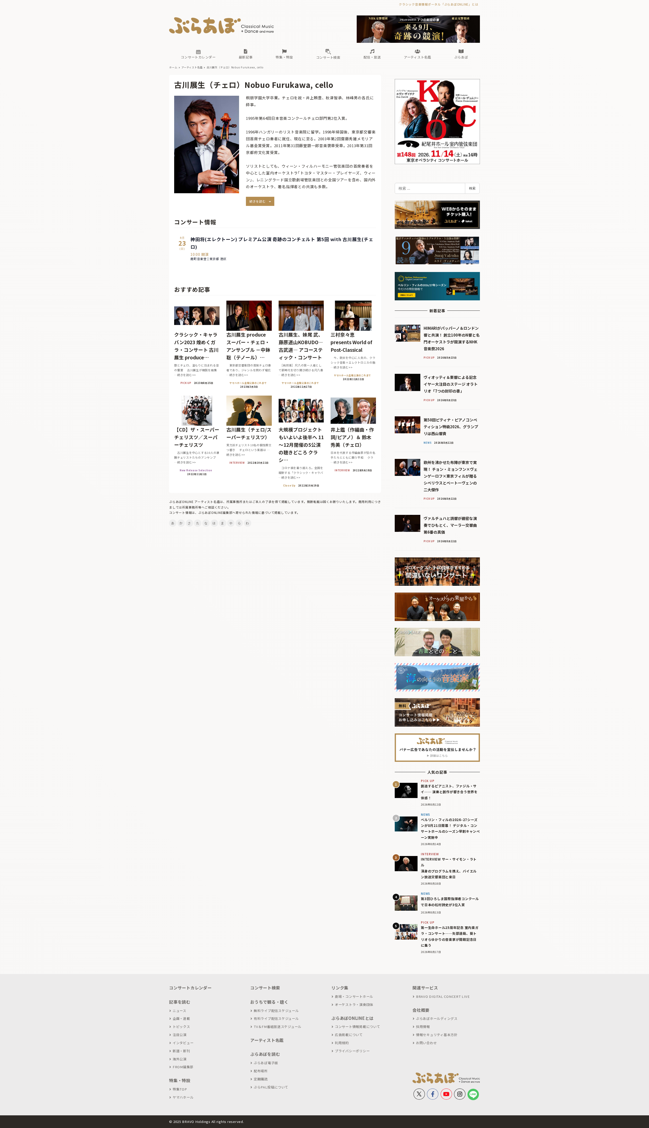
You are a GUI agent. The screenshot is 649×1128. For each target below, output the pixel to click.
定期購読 (261, 1079)
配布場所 (261, 1070)
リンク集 (339, 988)
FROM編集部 (183, 1066)
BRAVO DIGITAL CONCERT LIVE (443, 996)
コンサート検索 (265, 988)
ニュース (179, 1010)
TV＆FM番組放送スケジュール (277, 1026)
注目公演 (180, 1034)
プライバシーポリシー (352, 1050)
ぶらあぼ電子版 (266, 1062)
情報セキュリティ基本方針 (437, 1034)
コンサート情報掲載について (357, 1026)
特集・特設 (179, 1080)
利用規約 (342, 1042)
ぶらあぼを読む (265, 1054)
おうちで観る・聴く (269, 1002)
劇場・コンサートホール (354, 996)
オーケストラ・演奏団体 (354, 1004)
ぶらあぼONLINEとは (352, 1018)
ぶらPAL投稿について (271, 1087)
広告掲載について (349, 1034)
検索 (472, 188)
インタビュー (183, 1042)
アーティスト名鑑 (267, 1040)
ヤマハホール (183, 1097)
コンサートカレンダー (190, 988)
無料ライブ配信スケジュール (276, 1010)
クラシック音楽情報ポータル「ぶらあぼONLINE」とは (438, 4)
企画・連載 (181, 1018)
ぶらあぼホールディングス (437, 1018)
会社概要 (420, 1010)
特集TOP (180, 1089)
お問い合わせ (426, 1042)
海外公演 (180, 1059)
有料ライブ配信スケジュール (276, 1018)
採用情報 (423, 1026)
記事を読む (179, 1002)
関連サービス (425, 988)
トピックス (181, 1026)
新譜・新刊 (181, 1050)
